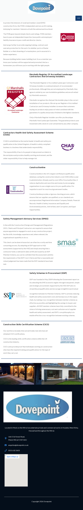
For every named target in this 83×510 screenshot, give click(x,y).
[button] (2, 373)
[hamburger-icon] (78, 18)
